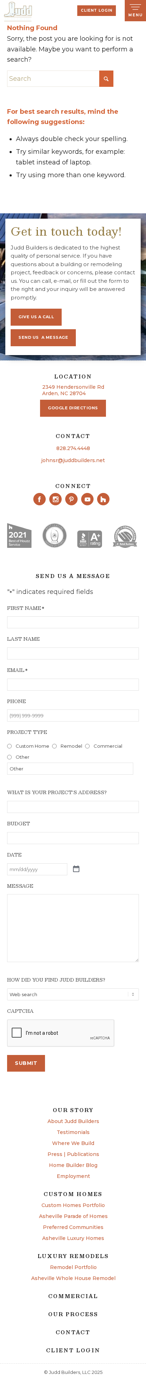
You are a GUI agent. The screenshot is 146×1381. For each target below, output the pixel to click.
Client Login (96, 10)
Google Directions (73, 407)
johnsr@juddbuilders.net (73, 460)
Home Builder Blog (73, 1165)
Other (22, 757)
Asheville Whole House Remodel (73, 1278)
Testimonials (73, 1132)
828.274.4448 (73, 448)
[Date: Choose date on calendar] (76, 869)
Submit (26, 1063)
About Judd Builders (73, 1121)
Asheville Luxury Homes (73, 1238)
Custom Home (32, 746)
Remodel (71, 746)
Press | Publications (73, 1154)
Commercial (108, 746)
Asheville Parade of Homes (73, 1216)
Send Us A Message (43, 337)
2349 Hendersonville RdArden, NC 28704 (73, 390)
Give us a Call (36, 316)
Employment (73, 1176)
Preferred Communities (73, 1227)
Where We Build (73, 1143)
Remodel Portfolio (73, 1267)
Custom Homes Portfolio (73, 1205)
